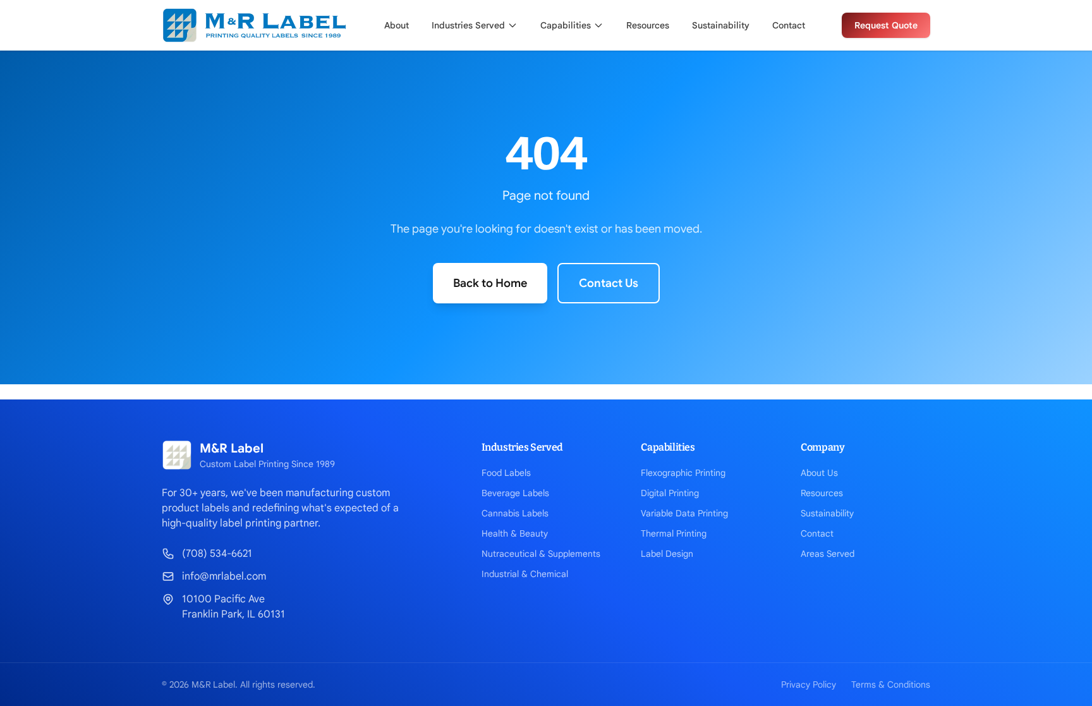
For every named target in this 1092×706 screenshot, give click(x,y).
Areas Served (827, 553)
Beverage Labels (515, 493)
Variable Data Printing (684, 513)
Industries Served (468, 25)
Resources (647, 25)
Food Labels (506, 472)
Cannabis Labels (515, 513)
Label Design (667, 553)
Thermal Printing (674, 533)
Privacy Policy (808, 684)
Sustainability (720, 25)
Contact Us (608, 283)
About (396, 25)
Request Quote (886, 25)
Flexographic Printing (683, 472)
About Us (819, 472)
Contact (788, 25)
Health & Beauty (515, 533)
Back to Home (490, 283)
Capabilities (565, 25)
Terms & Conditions (890, 684)
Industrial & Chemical (525, 574)
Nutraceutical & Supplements (541, 553)
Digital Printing (670, 493)
